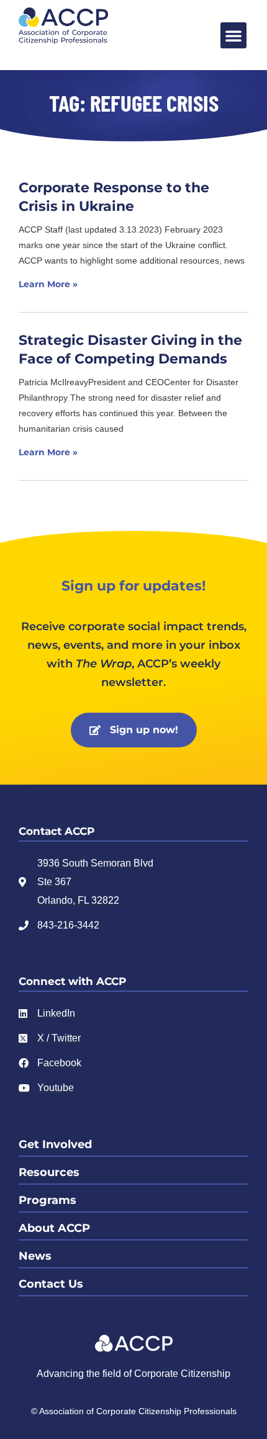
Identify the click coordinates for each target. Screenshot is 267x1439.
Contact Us (51, 1284)
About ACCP (54, 1228)
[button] (233, 35)
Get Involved (55, 1144)
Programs (47, 1200)
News (35, 1256)
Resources (49, 1172)
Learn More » (48, 284)
